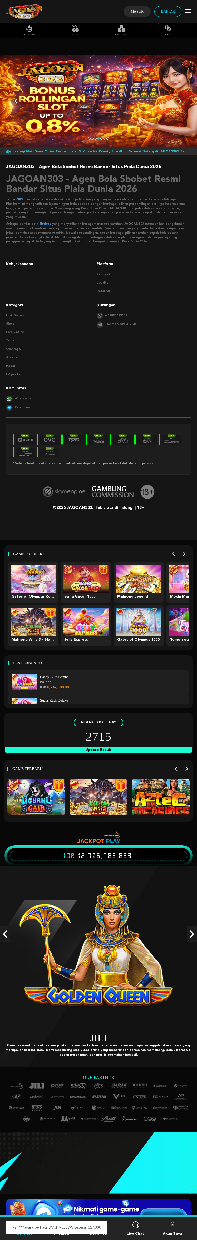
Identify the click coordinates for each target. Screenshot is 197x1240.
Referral (103, 291)
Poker (11, 366)
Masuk (137, 11)
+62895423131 (116, 315)
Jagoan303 (14, 199)
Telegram (22, 407)
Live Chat (135, 1233)
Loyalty (103, 282)
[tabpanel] (98, 101)
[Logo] (24, 11)
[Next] (184, 554)
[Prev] (173, 554)
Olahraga (13, 349)
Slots (75, 35)
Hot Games (29, 35)
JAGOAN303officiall (120, 324)
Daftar (168, 11)
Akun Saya (172, 1233)
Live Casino (121, 35)
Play (113, 841)
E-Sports (13, 374)
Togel (10, 340)
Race (168, 35)
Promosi (103, 274)
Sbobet (45, 224)
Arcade (11, 357)
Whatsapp (23, 398)
